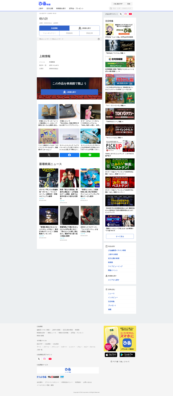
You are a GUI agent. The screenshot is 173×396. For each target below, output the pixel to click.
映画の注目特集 (63, 333)
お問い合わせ (87, 382)
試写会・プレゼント (76, 8)
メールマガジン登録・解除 (45, 385)
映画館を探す (61, 8)
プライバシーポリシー (52, 382)
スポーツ (64, 347)
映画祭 (110, 262)
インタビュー (113, 297)
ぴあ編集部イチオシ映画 (117, 250)
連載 (109, 309)
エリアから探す (113, 280)
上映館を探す (86, 28)
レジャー (72, 347)
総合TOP (39, 344)
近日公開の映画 (113, 258)
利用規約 (78, 382)
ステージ (46, 347)
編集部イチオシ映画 (43, 330)
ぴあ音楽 (56, 344)
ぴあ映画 (49, 13)
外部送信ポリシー (67, 382)
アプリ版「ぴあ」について (121, 361)
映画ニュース (52, 333)
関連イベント (113, 270)
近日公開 (50, 8)
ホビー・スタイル (89, 347)
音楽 (128, 3)
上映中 (40, 8)
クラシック (55, 347)
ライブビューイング (115, 266)
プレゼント (112, 305)
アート (39, 347)
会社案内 (39, 382)
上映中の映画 (113, 254)
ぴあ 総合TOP (118, 3)
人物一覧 (39, 350)
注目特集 (111, 301)
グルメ (79, 347)
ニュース (111, 293)
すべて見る (120, 236)
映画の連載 (40, 336)
